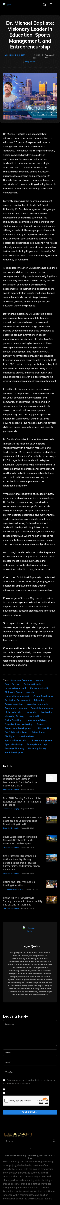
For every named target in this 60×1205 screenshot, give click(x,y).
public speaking (43, 728)
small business (26, 736)
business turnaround (15, 688)
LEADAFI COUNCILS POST (13, 889)
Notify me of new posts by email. (22, 1093)
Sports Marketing (13, 744)
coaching (30, 692)
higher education (13, 712)
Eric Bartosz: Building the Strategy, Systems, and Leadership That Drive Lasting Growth (22, 821)
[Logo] (7, 4)
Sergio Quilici (31, 61)
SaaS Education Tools (16, 732)
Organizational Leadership (18, 724)
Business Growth (32, 684)
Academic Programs (21, 680)
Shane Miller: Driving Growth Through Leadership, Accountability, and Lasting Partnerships (23, 901)
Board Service (12, 684)
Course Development (43, 696)
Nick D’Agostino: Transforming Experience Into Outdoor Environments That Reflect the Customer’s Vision (20, 781)
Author (39, 680)
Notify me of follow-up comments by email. (27, 1089)
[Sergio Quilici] (30, 933)
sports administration (16, 740)
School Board (38, 732)
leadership (46, 712)
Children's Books (13, 692)
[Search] (54, 1141)
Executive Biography (15, 55)
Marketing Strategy (14, 716)
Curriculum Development (17, 700)
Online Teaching (13, 720)
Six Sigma (10, 736)
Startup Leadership (37, 744)
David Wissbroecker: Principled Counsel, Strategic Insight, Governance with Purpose (20, 840)
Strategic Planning (14, 748)
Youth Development (14, 752)
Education (39, 700)
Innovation (31, 712)
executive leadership (37, 704)
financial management (42, 708)
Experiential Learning (16, 708)
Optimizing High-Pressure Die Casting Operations (19, 883)
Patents (40, 724)
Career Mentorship (39, 688)
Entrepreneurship (13, 704)
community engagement (17, 696)
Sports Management (41, 740)
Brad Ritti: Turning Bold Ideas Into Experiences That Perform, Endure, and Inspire (22, 801)
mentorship (34, 716)
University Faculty (37, 748)
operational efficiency (37, 720)
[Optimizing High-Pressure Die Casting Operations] (51, 884)
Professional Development (18, 728)
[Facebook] (30, 1149)
